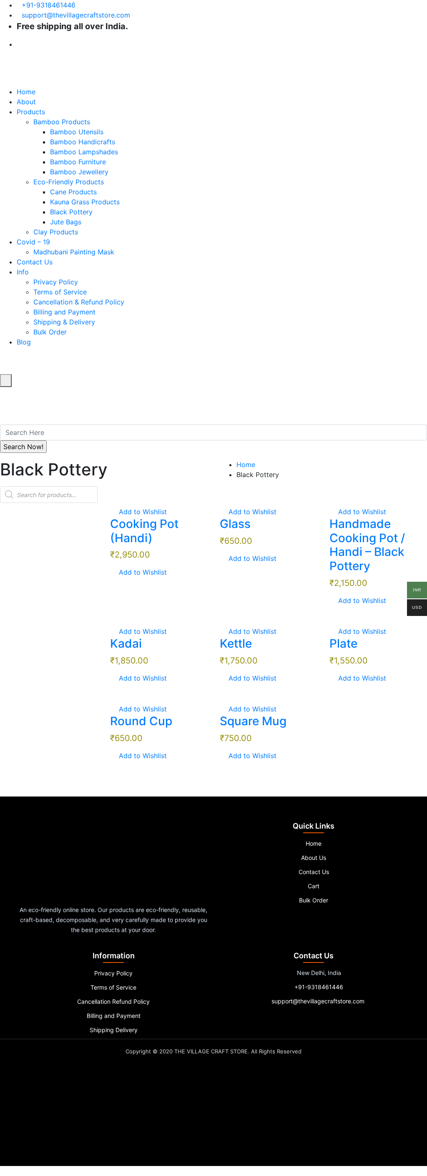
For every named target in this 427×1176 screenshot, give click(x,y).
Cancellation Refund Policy (113, 1001)
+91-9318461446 (48, 5)
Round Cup (141, 721)
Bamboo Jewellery (79, 172)
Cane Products (73, 192)
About (26, 102)
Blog (24, 342)
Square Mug (253, 721)
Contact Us (35, 262)
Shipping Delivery (114, 1029)
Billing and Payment (64, 312)
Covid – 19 (33, 242)
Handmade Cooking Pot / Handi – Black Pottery (367, 545)
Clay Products (55, 232)
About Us (313, 857)
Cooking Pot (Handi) (144, 531)
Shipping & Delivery (64, 322)
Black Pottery (71, 212)
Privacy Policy (55, 282)
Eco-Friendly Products (68, 182)
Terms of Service (60, 292)
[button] (138, 512)
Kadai (126, 643)
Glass (235, 524)
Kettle (236, 643)
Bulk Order (50, 332)
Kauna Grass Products (85, 202)
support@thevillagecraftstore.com (76, 15)
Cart (313, 886)
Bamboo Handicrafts (82, 142)
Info (23, 272)
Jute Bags (65, 222)
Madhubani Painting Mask (73, 252)
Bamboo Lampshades (84, 152)
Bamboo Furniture (78, 162)
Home (26, 92)
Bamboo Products (61, 122)
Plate (343, 643)
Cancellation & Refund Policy (78, 302)
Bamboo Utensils (76, 132)
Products (31, 112)
